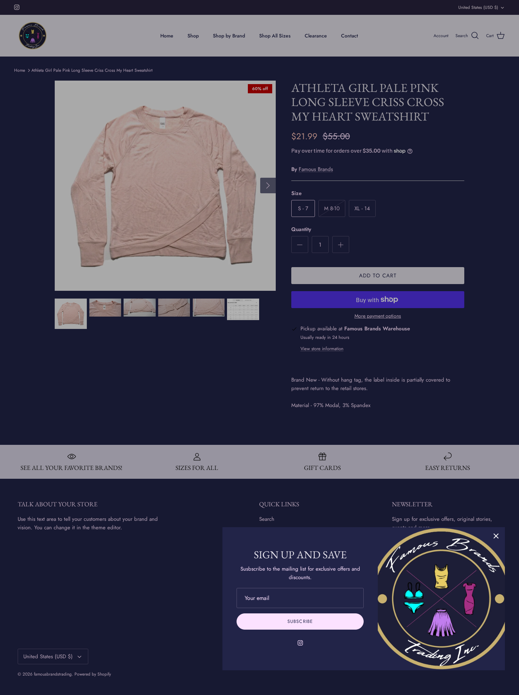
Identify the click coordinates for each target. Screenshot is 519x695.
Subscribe (299, 621)
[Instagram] (300, 643)
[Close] (496, 536)
